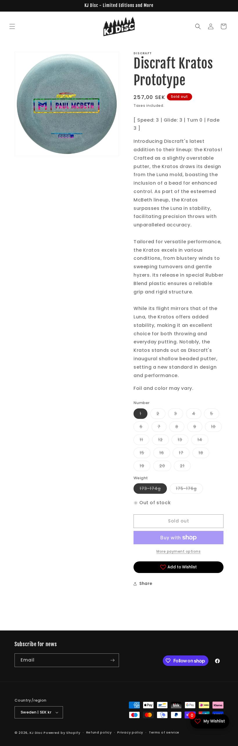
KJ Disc (36, 732)
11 (144, 441)
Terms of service (164, 732)
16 (164, 454)
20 (165, 467)
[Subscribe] (112, 660)
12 (163, 441)
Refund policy (99, 732)
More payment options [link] (178, 551)
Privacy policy (130, 732)
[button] (12, 26)
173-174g (153, 489)
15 (145, 454)
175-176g (189, 489)
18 (204, 454)
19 (145, 467)
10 (216, 428)
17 (184, 454)
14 (202, 441)
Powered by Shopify (62, 732)
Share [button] (145, 583)
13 (183, 441)
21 (185, 467)
